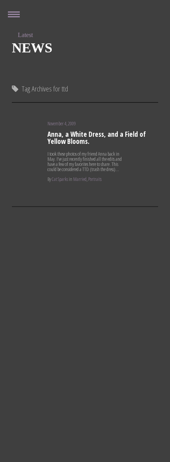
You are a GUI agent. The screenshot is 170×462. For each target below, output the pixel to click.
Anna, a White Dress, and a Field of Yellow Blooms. (96, 138)
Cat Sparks (60, 179)
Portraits (95, 179)
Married (80, 179)
